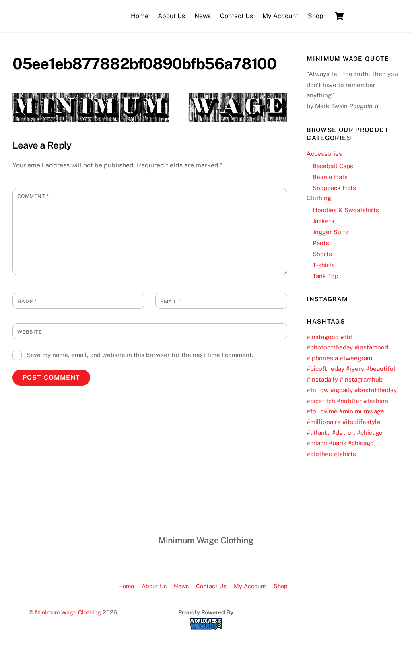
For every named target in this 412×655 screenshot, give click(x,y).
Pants (321, 243)
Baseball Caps (333, 166)
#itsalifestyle (361, 421)
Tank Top (325, 276)
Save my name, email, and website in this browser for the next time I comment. (140, 354)
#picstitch (321, 400)
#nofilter (349, 400)
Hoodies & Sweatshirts (346, 210)
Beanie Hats (330, 177)
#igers (355, 368)
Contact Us (236, 16)
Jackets (323, 220)
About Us (171, 16)
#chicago (370, 432)
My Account (280, 16)
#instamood (371, 347)
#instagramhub (361, 379)
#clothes (319, 453)
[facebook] (361, 15)
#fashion (375, 400)
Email (170, 301)
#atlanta (318, 432)
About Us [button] (154, 586)
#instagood (323, 336)
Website (29, 332)
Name (27, 301)
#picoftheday (325, 368)
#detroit (343, 432)
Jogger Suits (330, 232)
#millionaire (324, 421)
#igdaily (341, 389)
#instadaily (322, 379)
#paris (337, 443)
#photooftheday (330, 347)
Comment (33, 196)
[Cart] (339, 16)
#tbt (346, 336)
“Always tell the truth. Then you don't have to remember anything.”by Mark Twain (352, 89)
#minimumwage (361, 411)
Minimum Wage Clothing (68, 612)
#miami (317, 443)
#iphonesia (322, 358)
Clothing (319, 197)
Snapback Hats (334, 187)
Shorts (322, 253)
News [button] (181, 586)
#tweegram (356, 358)
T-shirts (324, 265)
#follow (318, 389)
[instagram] (387, 15)
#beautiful (381, 368)
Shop (315, 16)
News (202, 16)
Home (139, 16)
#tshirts (345, 453)
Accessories (324, 153)
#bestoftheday (375, 389)
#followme (322, 411)
